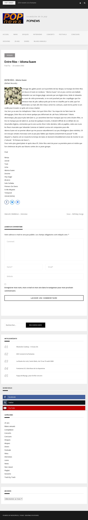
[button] (80, 3)
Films (6, 453)
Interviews (37, 34)
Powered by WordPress (10, 515)
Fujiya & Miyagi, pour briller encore (29, 376)
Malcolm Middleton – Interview (15, 214)
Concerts (50, 34)
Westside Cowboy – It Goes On (27, 347)
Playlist (7, 470)
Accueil (6, 34)
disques (7, 443)
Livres (6, 460)
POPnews (33, 20)
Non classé (8, 467)
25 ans (17, 41)
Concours (75, 34)
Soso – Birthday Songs (75, 214)
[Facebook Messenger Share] (17, 202)
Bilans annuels (40, 41)
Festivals (63, 34)
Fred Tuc (7, 66)
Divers (26, 41)
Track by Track (9, 477)
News (15, 34)
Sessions (6, 41)
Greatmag (28, 515)
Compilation (8, 430)
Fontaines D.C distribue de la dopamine (30, 368)
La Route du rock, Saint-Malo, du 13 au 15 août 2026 (34, 361)
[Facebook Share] (6, 202)
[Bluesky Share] (12, 202)
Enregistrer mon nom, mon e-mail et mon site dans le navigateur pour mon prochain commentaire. (38, 289)
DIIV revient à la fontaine (27, 3)
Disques (25, 34)
